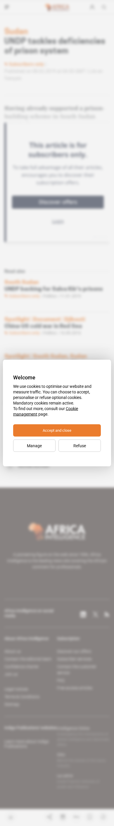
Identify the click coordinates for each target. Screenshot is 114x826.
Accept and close (57, 430)
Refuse (79, 445)
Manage (34, 445)
